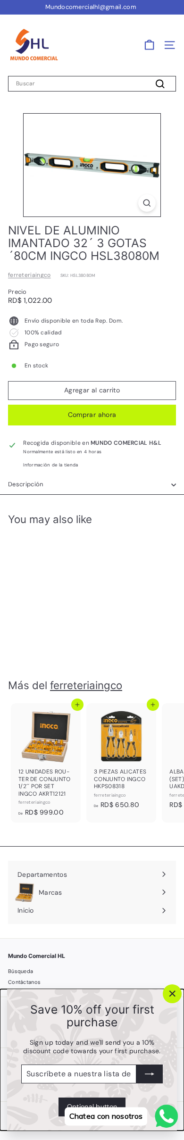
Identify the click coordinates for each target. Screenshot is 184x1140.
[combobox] (92, 84)
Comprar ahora (92, 414)
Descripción (25, 484)
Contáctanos (24, 982)
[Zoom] (147, 203)
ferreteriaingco (29, 275)
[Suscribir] (149, 1074)
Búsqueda (20, 971)
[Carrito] (149, 45)
